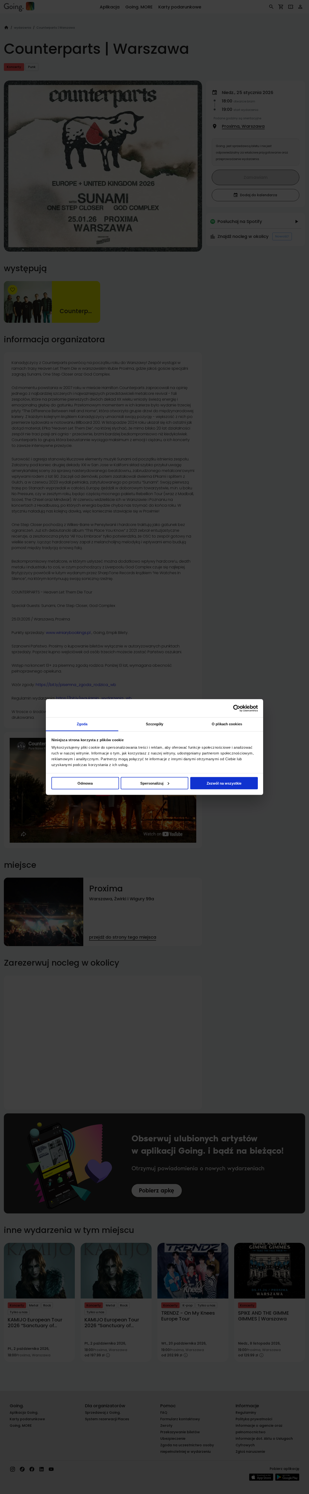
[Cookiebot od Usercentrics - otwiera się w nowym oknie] (237, 708)
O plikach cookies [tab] (227, 724)
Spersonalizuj (151, 783)
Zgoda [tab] (82, 724)
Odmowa (85, 783)
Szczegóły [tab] (154, 724)
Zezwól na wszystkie (224, 783)
